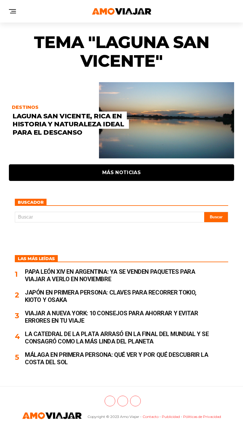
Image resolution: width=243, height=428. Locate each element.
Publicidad (171, 416)
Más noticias (121, 172)
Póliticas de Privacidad (202, 416)
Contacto (151, 416)
